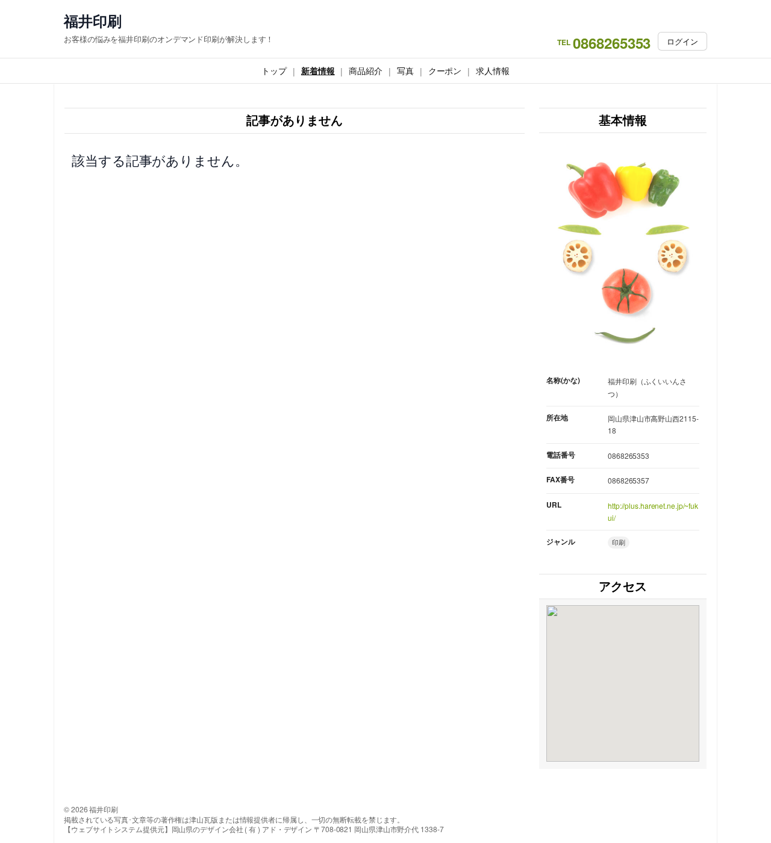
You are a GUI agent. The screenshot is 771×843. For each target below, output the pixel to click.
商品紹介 (365, 70)
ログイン (682, 41)
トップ (274, 70)
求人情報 (493, 70)
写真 (405, 70)
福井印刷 (93, 21)
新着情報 (318, 70)
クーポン (445, 70)
